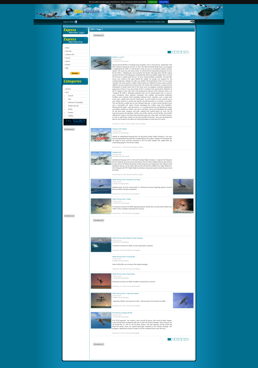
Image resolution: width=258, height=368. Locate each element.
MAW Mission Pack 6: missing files (123, 257)
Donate (157, 22)
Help (163, 22)
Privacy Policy (164, 2)
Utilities (70, 116)
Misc (69, 99)
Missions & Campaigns (75, 102)
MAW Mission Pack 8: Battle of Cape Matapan (127, 238)
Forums (144, 22)
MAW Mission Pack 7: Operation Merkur (125, 293)
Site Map (68, 51)
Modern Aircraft (73, 106)
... (189, 52)
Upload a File (69, 54)
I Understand (152, 2)
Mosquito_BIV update (119, 129)
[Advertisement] (74, 171)
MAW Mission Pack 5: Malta (121, 199)
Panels (70, 109)
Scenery (70, 112)
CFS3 (67, 92)
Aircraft (70, 96)
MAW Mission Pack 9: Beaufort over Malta (126, 180)
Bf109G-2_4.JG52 (118, 57)
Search (150, 22)
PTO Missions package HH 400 (122, 313)
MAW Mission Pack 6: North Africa (123, 274)
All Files (68, 89)
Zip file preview (116, 59)
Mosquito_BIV (117, 152)
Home (138, 22)
